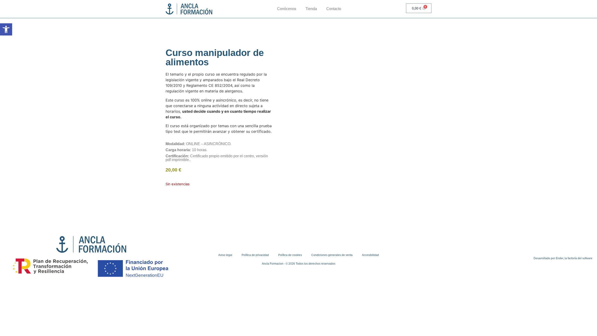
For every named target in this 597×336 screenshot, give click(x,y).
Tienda (311, 9)
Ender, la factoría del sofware (574, 258)
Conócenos (286, 9)
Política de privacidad (255, 255)
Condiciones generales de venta (332, 255)
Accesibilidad (370, 255)
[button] (6, 29)
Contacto (333, 9)
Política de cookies (290, 255)
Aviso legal (225, 255)
